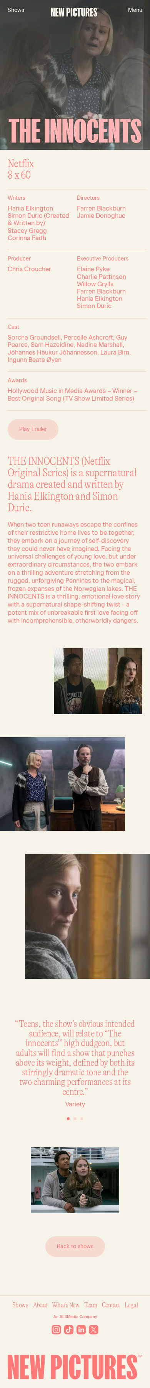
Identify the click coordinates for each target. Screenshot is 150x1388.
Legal (131, 1305)
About (40, 1305)
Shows (20, 1305)
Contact (111, 1305)
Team (90, 1305)
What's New (65, 1305)
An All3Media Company (75, 1316)
